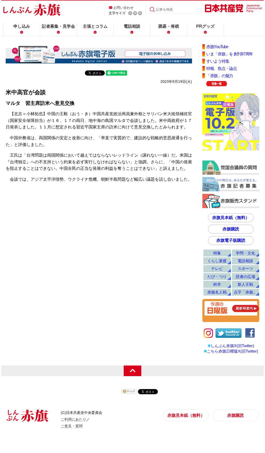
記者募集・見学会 (58, 26)
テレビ (217, 268)
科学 (217, 284)
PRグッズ (205, 26)
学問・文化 (245, 253)
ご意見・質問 (72, 426)
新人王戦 (245, 284)
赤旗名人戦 (217, 292)
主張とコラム (95, 26)
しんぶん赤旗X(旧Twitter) (232, 346)
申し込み (21, 26)
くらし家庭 (217, 261)
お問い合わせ (123, 8)
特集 (217, 253)
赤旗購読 (231, 229)
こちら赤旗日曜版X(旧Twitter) (232, 351)
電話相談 (132, 26)
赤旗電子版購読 (230, 240)
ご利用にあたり (73, 419)
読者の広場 (245, 276)
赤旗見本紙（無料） (230, 217)
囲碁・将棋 (168, 26)
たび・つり (217, 276)
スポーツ (245, 268)
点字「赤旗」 (245, 292)
